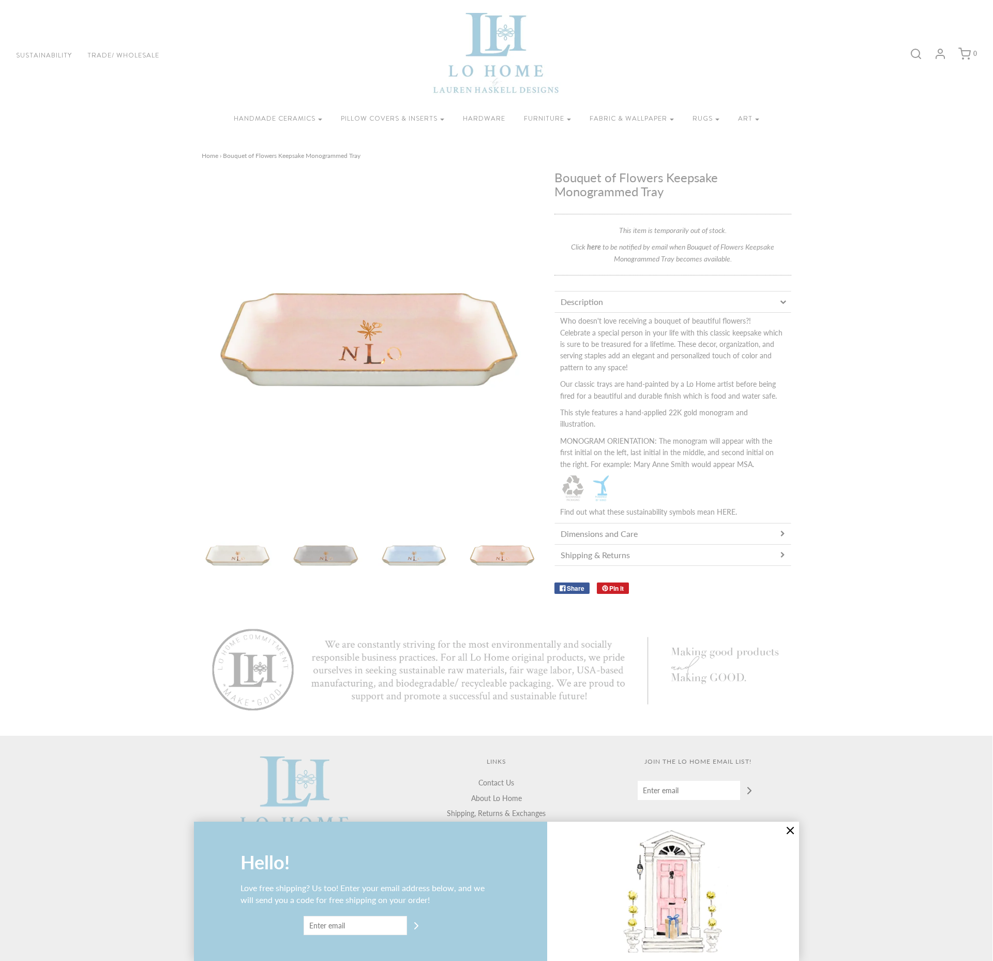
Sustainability (44, 55)
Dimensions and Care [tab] (599, 533)
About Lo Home (496, 798)
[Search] (910, 54)
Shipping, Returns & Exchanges (496, 813)
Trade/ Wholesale (123, 55)
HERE (726, 511)
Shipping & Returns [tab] (595, 555)
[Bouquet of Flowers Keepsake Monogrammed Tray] (238, 555)
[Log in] (935, 54)
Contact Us (496, 782)
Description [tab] (582, 302)
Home (210, 155)
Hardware (484, 118)
